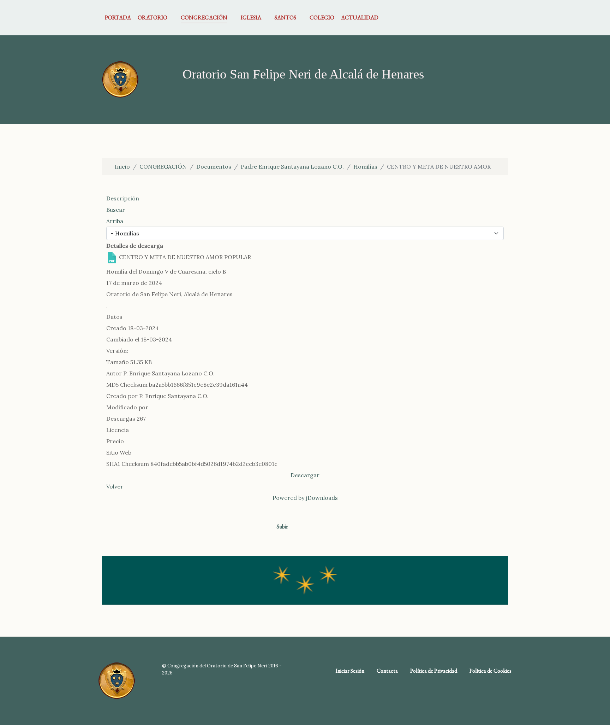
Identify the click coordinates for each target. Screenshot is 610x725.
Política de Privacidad (433, 670)
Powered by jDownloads (305, 497)
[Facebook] (492, 17)
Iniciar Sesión (350, 670)
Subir (283, 526)
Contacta (387, 670)
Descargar (305, 475)
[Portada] (120, 78)
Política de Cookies (491, 670)
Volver (114, 486)
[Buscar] (503, 17)
